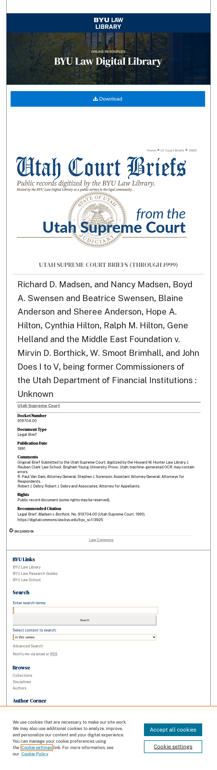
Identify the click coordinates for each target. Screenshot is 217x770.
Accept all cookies (173, 730)
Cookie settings (36, 747)
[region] (108, 738)
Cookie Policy (34, 753)
